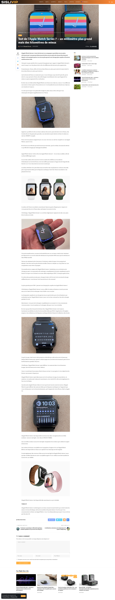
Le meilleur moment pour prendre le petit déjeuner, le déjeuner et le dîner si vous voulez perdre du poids (90, 71)
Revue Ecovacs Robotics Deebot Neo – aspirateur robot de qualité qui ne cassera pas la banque (46, 589)
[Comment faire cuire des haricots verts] (77, 86)
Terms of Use (14, 596)
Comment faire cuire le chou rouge (89, 63)
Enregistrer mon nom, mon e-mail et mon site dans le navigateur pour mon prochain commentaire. (38, 559)
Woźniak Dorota (27, 46)
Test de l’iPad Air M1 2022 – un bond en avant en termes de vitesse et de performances (90, 79)
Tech (20, 35)
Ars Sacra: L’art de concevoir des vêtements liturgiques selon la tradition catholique (90, 58)
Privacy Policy (5, 596)
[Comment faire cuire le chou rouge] (77, 65)
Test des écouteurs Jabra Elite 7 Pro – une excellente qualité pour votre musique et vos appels (67, 589)
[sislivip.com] (9, 2)
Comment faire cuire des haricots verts (90, 85)
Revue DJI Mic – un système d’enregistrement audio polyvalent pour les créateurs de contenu (89, 589)
